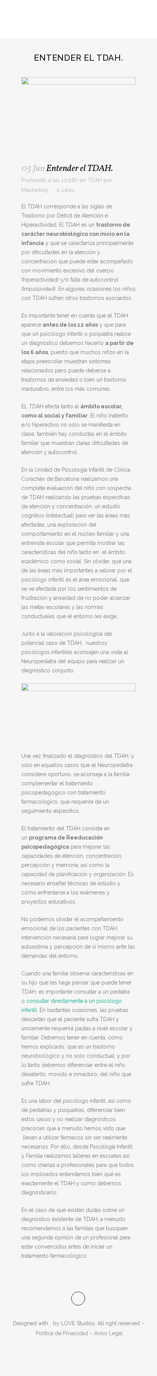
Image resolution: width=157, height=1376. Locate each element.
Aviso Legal (108, 1333)
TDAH (94, 180)
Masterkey (34, 190)
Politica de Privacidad (62, 1333)
